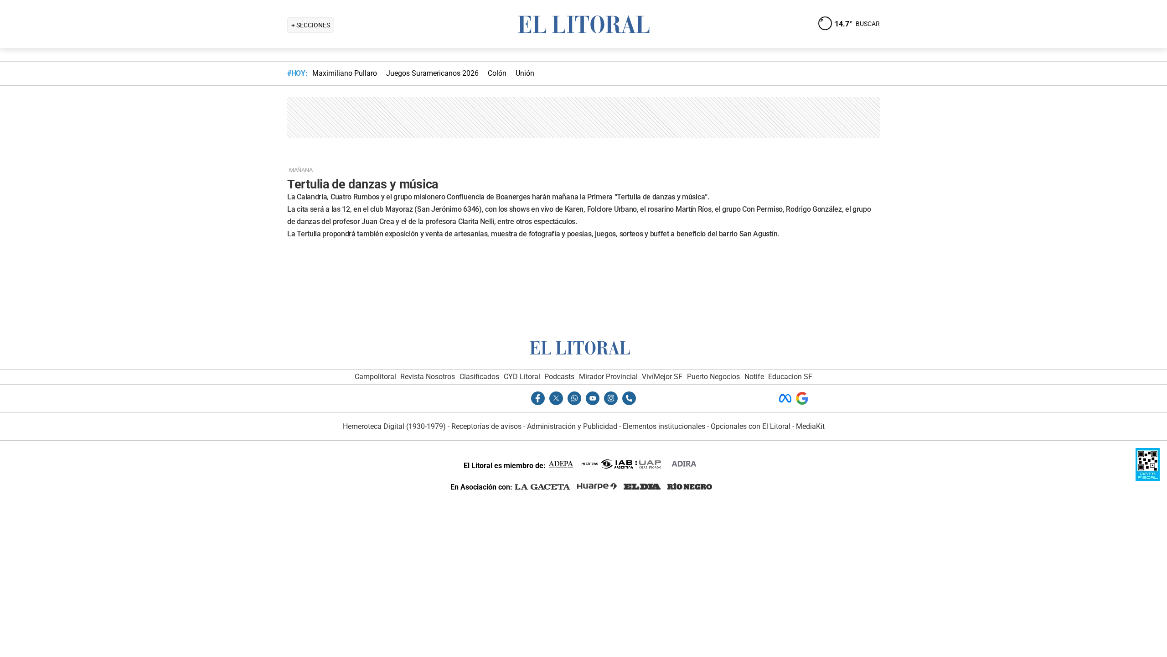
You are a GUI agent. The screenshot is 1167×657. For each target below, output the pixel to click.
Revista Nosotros (427, 376)
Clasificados (479, 376)
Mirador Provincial (608, 376)
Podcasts (559, 376)
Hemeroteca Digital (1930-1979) (394, 426)
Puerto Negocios (713, 376)
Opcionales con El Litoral (750, 426)
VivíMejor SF (662, 376)
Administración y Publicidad (572, 426)
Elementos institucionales (664, 426)
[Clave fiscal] (1148, 478)
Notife (754, 376)
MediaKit (810, 426)
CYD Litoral (522, 376)
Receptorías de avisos (486, 426)
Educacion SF (790, 376)
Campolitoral (375, 376)
